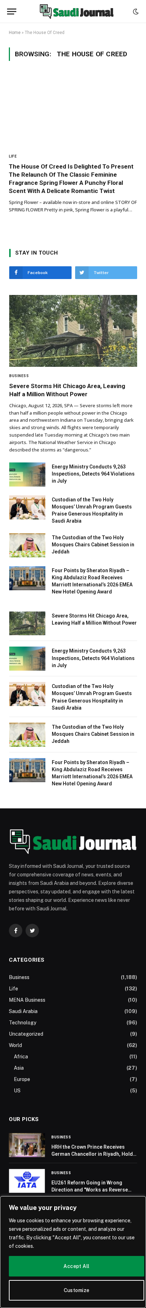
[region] (73, 1252)
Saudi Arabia (23, 1011)
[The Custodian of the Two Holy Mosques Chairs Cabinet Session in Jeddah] (27, 545)
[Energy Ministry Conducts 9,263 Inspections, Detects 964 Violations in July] (27, 474)
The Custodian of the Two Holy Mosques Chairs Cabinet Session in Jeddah (93, 545)
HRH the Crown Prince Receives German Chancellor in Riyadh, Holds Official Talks (93, 1154)
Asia (19, 1068)
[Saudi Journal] (76, 11)
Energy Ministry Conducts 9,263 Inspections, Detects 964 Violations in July (93, 474)
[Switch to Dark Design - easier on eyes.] (135, 11)
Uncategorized (26, 1034)
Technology (22, 1022)
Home (15, 32)
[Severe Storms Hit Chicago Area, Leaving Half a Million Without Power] (73, 331)
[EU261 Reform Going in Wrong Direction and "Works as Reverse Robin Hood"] (27, 1181)
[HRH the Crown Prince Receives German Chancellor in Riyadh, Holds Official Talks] (27, 1145)
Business (19, 977)
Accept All (76, 1266)
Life (13, 988)
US (17, 1090)
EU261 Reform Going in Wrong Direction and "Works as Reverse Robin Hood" (89, 1190)
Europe (22, 1079)
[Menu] (11, 11)
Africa (21, 1056)
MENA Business (27, 1000)
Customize (77, 1290)
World (15, 1045)
